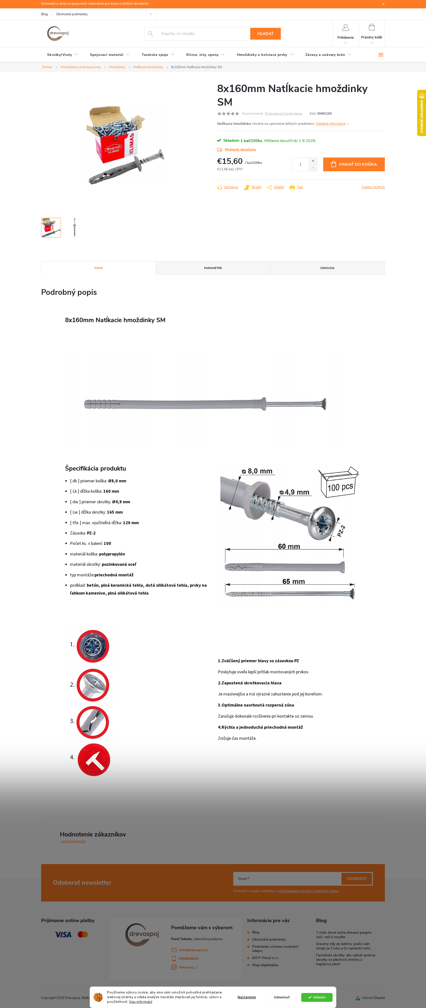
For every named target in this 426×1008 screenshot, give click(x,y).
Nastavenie (247, 997)
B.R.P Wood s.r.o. (265, 958)
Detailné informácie (330, 123)
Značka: (373, 187)
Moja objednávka (265, 965)
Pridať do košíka (358, 164)
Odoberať (357, 878)
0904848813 (189, 958)
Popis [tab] (98, 268)
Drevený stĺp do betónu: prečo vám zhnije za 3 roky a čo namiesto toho (343, 946)
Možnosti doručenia (240, 149)
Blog (44, 14)
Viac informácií (140, 1001)
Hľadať (265, 33)
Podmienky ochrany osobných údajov (275, 948)
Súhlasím (319, 997)
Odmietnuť (282, 997)
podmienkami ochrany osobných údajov (308, 891)
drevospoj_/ (188, 967)
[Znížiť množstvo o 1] (313, 167)
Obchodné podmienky (72, 14)
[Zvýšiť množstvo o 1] (313, 161)
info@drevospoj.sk (193, 950)
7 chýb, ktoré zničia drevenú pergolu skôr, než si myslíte (344, 934)
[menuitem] (62, 55)
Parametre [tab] (213, 268)
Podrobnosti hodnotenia (283, 114)
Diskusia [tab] (327, 268)
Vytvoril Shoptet (373, 998)
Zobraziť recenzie (73, 841)
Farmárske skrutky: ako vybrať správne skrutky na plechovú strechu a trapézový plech (345, 959)
